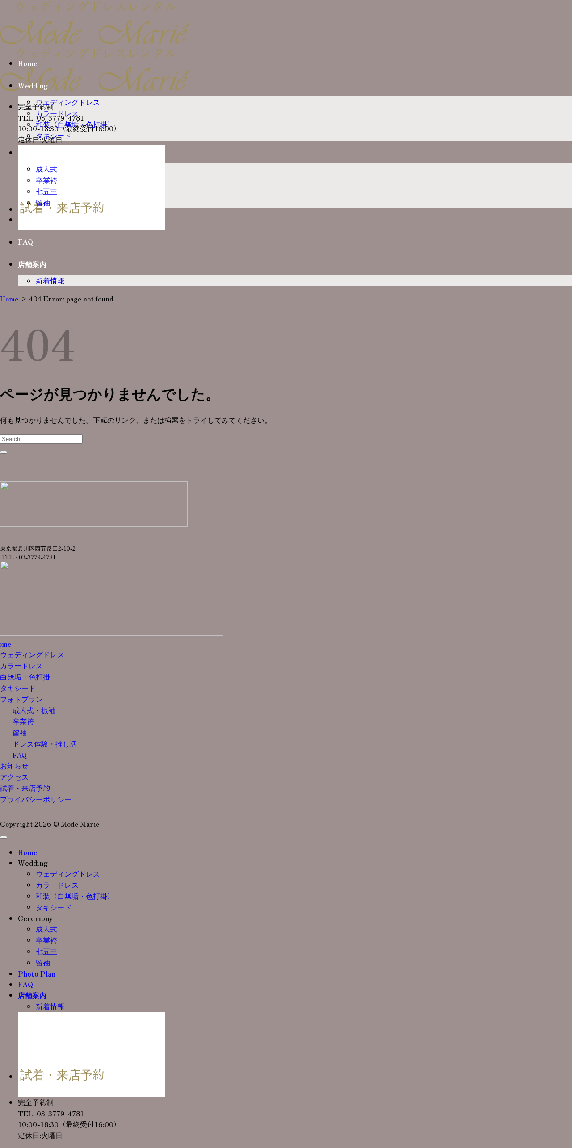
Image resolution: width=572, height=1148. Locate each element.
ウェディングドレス (68, 101)
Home (28, 63)
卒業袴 (46, 180)
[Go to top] (3, 837)
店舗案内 (32, 264)
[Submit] (3, 452)
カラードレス (57, 113)
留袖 (43, 202)
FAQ (25, 241)
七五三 (46, 191)
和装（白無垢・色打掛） (75, 124)
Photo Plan (36, 219)
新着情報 (50, 280)
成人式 (46, 168)
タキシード (54, 135)
